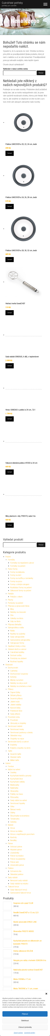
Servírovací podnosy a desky (21, 732)
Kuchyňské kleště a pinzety (20, 775)
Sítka (12, 806)
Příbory (10, 689)
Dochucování (13, 668)
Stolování (9, 665)
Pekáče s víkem (16, 597)
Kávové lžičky (15, 708)
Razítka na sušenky (17, 634)
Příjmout (25, 1014)
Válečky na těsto (16, 618)
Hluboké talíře (15, 757)
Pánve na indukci (17, 856)
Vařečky (13, 822)
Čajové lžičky (15, 692)
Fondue (11, 766)
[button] (46, 993)
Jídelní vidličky (15, 705)
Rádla (12, 631)
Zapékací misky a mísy (16, 646)
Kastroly (13, 837)
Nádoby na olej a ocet (18, 683)
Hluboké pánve (16, 849)
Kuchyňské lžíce (16, 779)
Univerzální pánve (17, 865)
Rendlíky (13, 840)
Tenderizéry (14, 819)
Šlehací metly (15, 809)
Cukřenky (13, 671)
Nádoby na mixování (18, 612)
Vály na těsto (15, 621)
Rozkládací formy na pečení (21, 587)
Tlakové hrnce (13, 886)
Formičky (11, 560)
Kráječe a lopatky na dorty (20, 748)
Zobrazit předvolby (25, 1027)
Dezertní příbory (16, 698)
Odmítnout (25, 1020)
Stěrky (12, 812)
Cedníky (13, 772)
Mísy (12, 609)
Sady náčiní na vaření (18, 800)
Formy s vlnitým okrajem (19, 584)
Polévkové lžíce (16, 711)
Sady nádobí (12, 877)
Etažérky (13, 745)
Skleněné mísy (15, 735)
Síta (11, 615)
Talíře (10, 751)
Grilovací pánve (16, 846)
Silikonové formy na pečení (20, 590)
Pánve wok (14, 862)
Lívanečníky (14, 853)
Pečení (8, 557)
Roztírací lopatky (16, 661)
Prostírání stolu (14, 717)
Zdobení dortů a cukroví (17, 649)
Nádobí (10, 825)
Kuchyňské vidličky (17, 782)
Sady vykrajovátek (17, 637)
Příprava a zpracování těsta (18, 606)
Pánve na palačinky (17, 859)
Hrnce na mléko (16, 831)
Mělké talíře (14, 760)
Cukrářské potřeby (29, 1033)
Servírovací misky (17, 729)
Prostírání (14, 720)
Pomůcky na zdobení (18, 658)
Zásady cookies (18, 1033)
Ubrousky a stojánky (18, 723)
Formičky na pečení (17, 566)
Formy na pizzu (16, 581)
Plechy (10, 600)
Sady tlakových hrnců (18, 890)
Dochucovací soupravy (19, 674)
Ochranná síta (15, 871)
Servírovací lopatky (17, 803)
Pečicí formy (12, 569)
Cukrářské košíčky (17, 652)
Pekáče (11, 594)
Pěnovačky (14, 797)
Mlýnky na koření (16, 680)
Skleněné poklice (16, 874)
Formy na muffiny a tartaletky (21, 578)
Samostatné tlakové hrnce (20, 893)
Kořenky (13, 677)
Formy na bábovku (17, 572)
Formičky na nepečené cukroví (22, 563)
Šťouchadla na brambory (19, 816)
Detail (9, 153)
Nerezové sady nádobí (19, 880)
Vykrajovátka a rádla (16, 627)
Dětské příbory (15, 695)
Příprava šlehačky (14, 624)
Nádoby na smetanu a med (20, 686)
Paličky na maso (16, 794)
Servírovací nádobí (15, 726)
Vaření (7, 763)
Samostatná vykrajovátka (20, 640)
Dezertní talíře (15, 754)
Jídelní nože (15, 702)
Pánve (10, 843)
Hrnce (12, 828)
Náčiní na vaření (14, 769)
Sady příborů (15, 714)
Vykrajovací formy (17, 643)
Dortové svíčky (16, 655)
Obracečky (14, 791)
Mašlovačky (14, 785)
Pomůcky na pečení (15, 603)
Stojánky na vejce (17, 739)
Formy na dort (15, 575)
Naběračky (14, 788)
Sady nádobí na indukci (19, 883)
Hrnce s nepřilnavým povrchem (22, 834)
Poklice (10, 868)
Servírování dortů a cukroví (18, 742)
